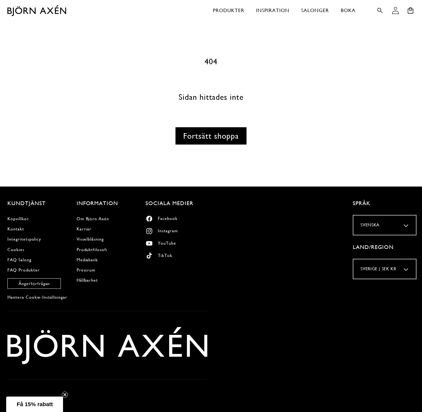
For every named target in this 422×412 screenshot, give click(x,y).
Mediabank (87, 259)
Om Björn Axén (93, 218)
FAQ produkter (23, 269)
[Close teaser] (65, 395)
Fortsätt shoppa (210, 136)
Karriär (84, 228)
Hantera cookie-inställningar (37, 297)
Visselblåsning (90, 239)
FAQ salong (19, 259)
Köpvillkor (18, 218)
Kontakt (15, 228)
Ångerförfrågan (34, 283)
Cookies (15, 249)
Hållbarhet (87, 280)
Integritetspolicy (24, 239)
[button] (228, 10)
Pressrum (86, 269)
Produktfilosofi (92, 249)
